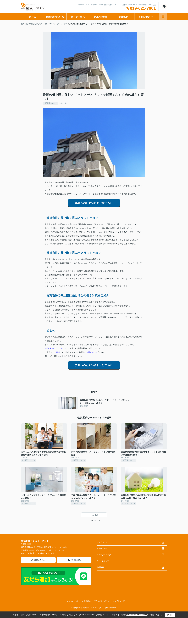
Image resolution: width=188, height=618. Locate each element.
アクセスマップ (103, 561)
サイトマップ (120, 601)
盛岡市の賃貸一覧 (55, 17)
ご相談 (57, 352)
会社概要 (123, 17)
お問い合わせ (146, 17)
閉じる (170, 615)
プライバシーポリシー (102, 601)
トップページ (102, 542)
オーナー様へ (78, 17)
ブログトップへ (94, 520)
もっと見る (94, 515)
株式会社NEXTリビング (54, 348)
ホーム (32, 17)
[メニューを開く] (163, 16)
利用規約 (87, 601)
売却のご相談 (101, 17)
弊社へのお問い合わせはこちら (94, 202)
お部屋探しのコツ (50, 103)
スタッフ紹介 (102, 548)
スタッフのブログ (104, 555)
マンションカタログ (72, 601)
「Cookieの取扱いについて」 (136, 615)
